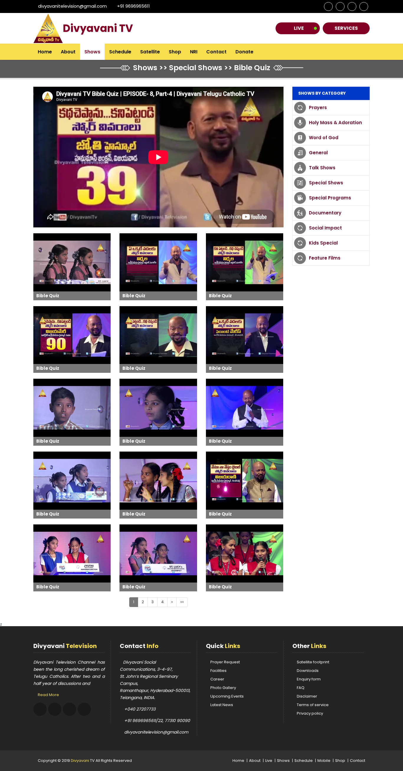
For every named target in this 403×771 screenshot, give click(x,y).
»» (182, 602)
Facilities (218, 670)
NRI (193, 51)
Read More (48, 695)
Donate (244, 51)
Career (217, 679)
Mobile (323, 760)
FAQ (300, 687)
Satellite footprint (313, 662)
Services (346, 28)
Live (299, 28)
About (68, 51)
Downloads (308, 670)
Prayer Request (225, 662)
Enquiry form (309, 679)
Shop (175, 51)
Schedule (120, 51)
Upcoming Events (227, 696)
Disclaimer (307, 696)
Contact (216, 51)
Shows (92, 51)
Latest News (221, 705)
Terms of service (313, 705)
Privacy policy (310, 713)
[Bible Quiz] (72, 262)
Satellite (150, 51)
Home (45, 51)
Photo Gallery (223, 687)
